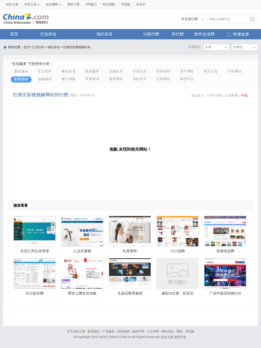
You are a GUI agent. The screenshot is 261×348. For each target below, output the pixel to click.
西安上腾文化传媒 (82, 293)
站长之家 (12, 4)
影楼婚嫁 (21, 79)
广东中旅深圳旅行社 (225, 293)
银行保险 (68, 79)
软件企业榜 (204, 34)
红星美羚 (130, 251)
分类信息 (140, 71)
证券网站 (163, 79)
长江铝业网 (35, 293)
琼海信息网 (225, 251)
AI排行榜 (151, 34)
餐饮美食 (68, 71)
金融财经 (45, 79)
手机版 (189, 331)
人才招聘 (153, 331)
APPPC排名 (215, 95)
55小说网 (178, 251)
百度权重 (232, 95)
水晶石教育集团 (130, 293)
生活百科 (45, 71)
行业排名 (48, 34)
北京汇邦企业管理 (34, 251)
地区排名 (104, 34)
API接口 (91, 4)
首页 (14, 34)
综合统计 (197, 95)
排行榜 (178, 34)
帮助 (179, 331)
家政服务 (21, 71)
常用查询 (92, 79)
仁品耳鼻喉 (82, 251)
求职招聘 (163, 71)
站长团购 (109, 4)
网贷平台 (187, 79)
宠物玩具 (116, 71)
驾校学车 (140, 79)
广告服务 (108, 331)
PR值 (244, 95)
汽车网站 (234, 71)
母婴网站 (116, 79)
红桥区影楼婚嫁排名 (77, 47)
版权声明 (138, 331)
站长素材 (52, 4)
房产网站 (187, 71)
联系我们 (94, 331)
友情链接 (123, 331)
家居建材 (92, 71)
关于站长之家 (76, 331)
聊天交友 (211, 71)
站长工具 (30, 4)
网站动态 (168, 331)
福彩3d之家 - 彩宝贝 (177, 293)
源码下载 (73, 4)
